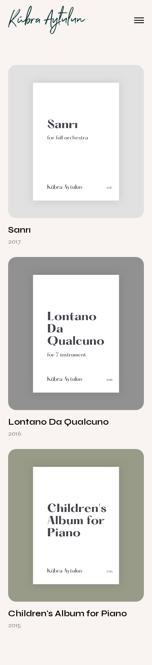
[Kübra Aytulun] (46, 20)
